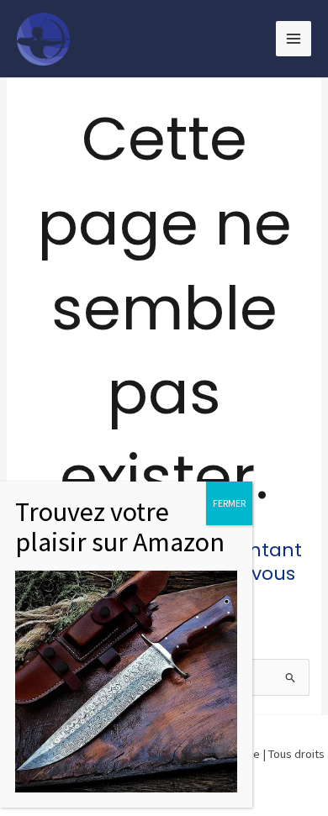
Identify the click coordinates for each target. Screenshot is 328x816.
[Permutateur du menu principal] (293, 38)
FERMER (229, 503)
